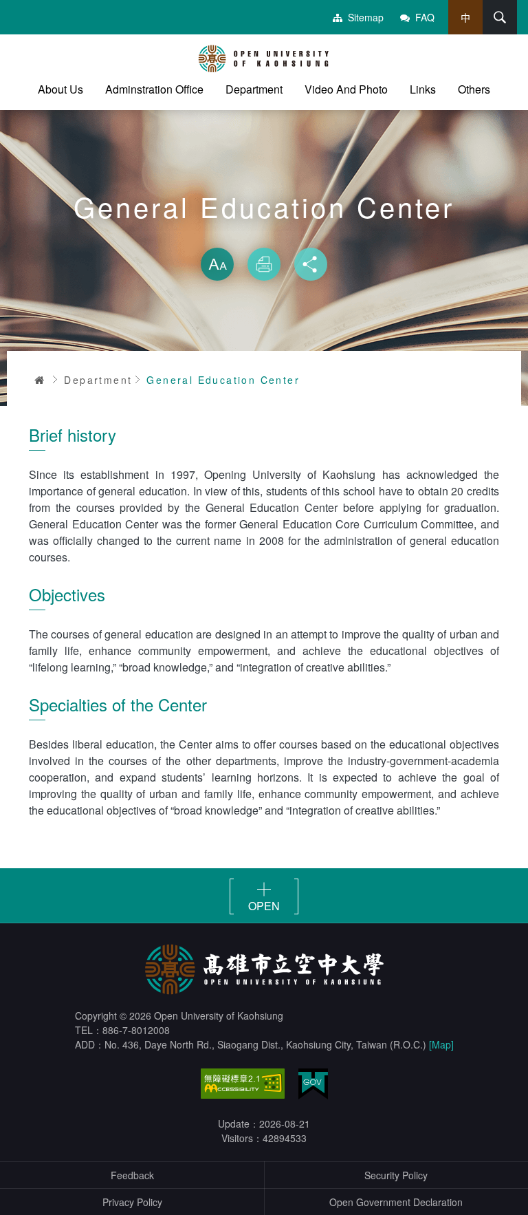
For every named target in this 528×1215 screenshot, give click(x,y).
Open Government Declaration (396, 1202)
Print (264, 264)
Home (39, 380)
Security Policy (396, 1175)
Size (217, 264)
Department (254, 89)
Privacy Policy (132, 1202)
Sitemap (366, 17)
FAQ (424, 17)
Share (310, 264)
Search (500, 17)
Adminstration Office (154, 89)
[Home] (264, 58)
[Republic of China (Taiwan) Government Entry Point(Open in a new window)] (313, 1083)
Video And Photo (346, 89)
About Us (60, 89)
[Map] (441, 1044)
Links (423, 89)
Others (474, 89)
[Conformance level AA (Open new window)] (242, 1083)
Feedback (132, 1175)
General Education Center (223, 380)
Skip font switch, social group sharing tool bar (264, 234)
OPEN (264, 905)
